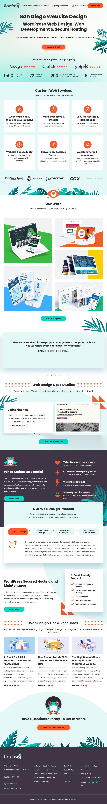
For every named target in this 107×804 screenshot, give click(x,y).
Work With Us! (53, 47)
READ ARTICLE (10, 685)
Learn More (14, 499)
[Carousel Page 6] (59, 375)
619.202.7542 (12, 784)
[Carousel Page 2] (43, 375)
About (46, 5)
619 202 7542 (80, 6)
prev (34, 434)
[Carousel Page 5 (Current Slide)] (55, 375)
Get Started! (95, 5)
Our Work (27, 5)
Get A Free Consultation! (54, 727)
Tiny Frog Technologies (53, 799)
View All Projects (53, 319)
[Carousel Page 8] (68, 375)
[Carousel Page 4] (51, 375)
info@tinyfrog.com (14, 788)
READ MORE (17, 125)
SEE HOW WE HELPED (16, 426)
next (39, 434)
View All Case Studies (53, 442)
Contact (64, 5)
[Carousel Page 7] (63, 375)
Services (36, 5)
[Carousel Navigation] (36, 434)
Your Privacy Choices (89, 777)
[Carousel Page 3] (47, 375)
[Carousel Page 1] (38, 375)
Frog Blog (55, 5)
